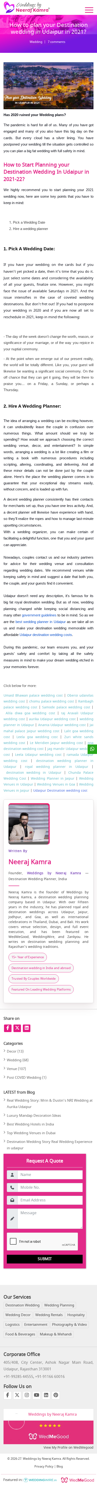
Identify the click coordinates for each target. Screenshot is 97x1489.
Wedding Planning (59, 1305)
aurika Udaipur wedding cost (52, 719)
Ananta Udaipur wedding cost (62, 725)
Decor (15, 1051)
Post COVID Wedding (26, 1077)
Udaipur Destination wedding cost (60, 790)
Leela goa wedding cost (37, 737)
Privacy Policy (43, 1466)
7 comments (56, 42)
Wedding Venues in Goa (56, 784)
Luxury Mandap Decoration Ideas (34, 1115)
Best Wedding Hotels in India (30, 1124)
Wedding (36, 42)
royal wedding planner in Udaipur (56, 766)
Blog (60, 1466)
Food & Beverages (20, 1334)
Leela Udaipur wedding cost (38, 754)
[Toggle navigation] (89, 10)
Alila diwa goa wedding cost (30, 713)
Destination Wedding (22, 1305)
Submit (45, 1259)
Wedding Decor (18, 1315)
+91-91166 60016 (50, 1377)
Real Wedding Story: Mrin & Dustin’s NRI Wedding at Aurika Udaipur (50, 1103)
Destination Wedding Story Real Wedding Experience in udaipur (49, 1145)
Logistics (12, 1324)
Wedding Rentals (49, 1315)
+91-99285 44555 (18, 1377)
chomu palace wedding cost (51, 701)
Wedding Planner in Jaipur (52, 778)
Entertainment (35, 1324)
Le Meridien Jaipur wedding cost (56, 742)
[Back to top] (6, 1484)
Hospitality (76, 1315)
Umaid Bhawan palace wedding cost (33, 695)
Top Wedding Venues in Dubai (31, 1133)
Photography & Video (69, 1324)
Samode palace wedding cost (66, 707)
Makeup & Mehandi (56, 1334)
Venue (16, 1068)
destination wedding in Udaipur (33, 772)
